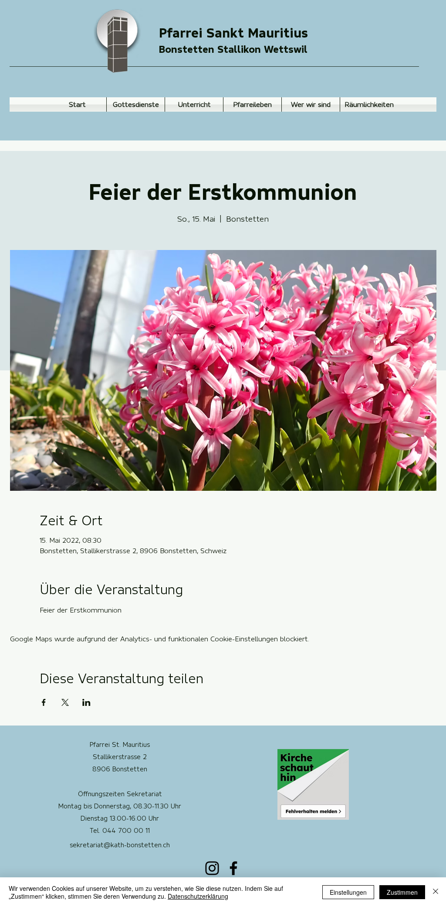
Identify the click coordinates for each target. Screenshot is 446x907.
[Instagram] (212, 868)
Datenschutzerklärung (198, 896)
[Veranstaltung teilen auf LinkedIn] (86, 702)
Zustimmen (402, 892)
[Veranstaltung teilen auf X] (65, 702)
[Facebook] (233, 868)
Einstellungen (348, 892)
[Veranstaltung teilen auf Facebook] (44, 702)
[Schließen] (435, 892)
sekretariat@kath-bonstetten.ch (120, 845)
